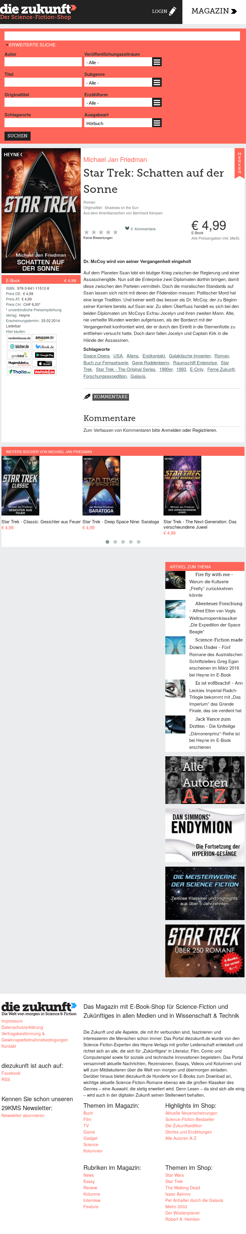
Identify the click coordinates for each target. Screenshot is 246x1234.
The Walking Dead (182, 1188)
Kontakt (9, 1046)
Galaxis (138, 376)
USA (118, 355)
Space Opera (96, 355)
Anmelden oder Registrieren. (189, 430)
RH (19, 338)
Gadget (90, 1138)
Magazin (210, 11)
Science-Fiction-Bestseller (189, 1119)
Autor (10, 54)
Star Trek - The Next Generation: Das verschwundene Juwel (200, 524)
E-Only (196, 369)
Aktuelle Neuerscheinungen (191, 1113)
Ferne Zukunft (221, 369)
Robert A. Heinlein (182, 1219)
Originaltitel (16, 94)
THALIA (19, 371)
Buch (88, 1113)
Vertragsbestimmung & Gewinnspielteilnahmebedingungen (35, 1036)
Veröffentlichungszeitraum (112, 54)
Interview (91, 1200)
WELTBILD (44, 371)
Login (159, 11)
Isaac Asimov (177, 1194)
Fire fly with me (212, 574)
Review (90, 1188)
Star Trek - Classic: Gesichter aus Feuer (41, 521)
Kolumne (91, 1194)
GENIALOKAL (19, 354)
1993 (181, 369)
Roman (221, 355)
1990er (165, 369)
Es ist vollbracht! (212, 683)
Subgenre (94, 74)
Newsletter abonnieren (23, 1115)
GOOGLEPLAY (44, 354)
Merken (239, 166)
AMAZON (44, 338)
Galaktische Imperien (190, 355)
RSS (6, 1079)
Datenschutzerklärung (22, 1027)
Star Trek (174, 1181)
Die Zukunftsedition (183, 1125)
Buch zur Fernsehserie (105, 362)
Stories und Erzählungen (188, 1132)
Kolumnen (93, 1151)
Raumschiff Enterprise (195, 362)
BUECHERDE (19, 346)
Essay (89, 1181)
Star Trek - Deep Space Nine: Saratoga (120, 521)
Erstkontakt (153, 355)
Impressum (12, 1021)
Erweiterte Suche (32, 44)
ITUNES (44, 363)
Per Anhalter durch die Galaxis (194, 1200)
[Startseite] (38, 13)
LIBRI (44, 346)
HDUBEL (19, 363)
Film (87, 1119)
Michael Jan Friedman (115, 159)
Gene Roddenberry (150, 362)
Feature (90, 1206)
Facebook (11, 1073)
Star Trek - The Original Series (125, 369)
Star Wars (174, 1175)
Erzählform (96, 94)
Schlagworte (17, 114)
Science (90, 1144)
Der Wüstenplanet (182, 1213)
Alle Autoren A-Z (180, 1138)
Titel (9, 74)
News (88, 1175)
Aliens (133, 355)
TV (86, 1125)
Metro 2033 (176, 1206)
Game (89, 1132)
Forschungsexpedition (105, 376)
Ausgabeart (96, 114)
